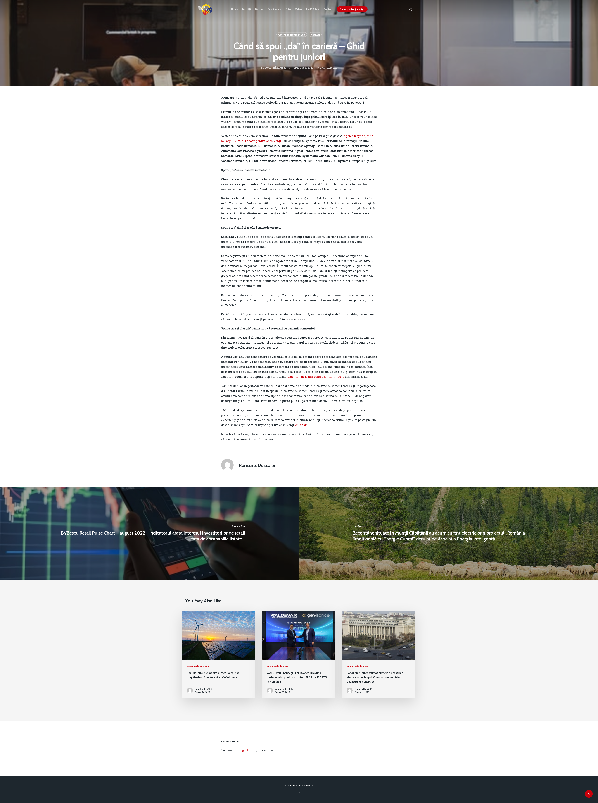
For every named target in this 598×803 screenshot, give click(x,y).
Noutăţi (315, 34)
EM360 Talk (312, 9)
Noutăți (246, 9)
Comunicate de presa (291, 34)
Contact (328, 9)
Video (298, 9)
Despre (259, 9)
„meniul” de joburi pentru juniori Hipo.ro (316, 377)
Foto (288, 9)
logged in (245, 750)
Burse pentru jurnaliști (352, 9)
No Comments (327, 67)
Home (234, 9)
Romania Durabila (277, 67)
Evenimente (274, 9)
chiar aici (302, 425)
